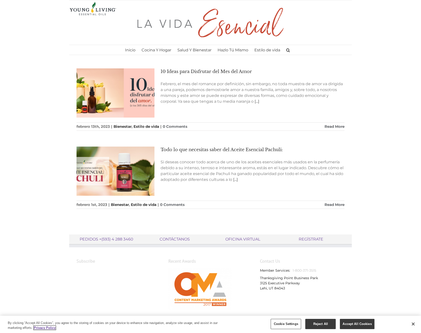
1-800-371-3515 (304, 270)
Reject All (320, 324)
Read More (334, 126)
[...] (257, 101)
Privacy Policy (45, 328)
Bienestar (123, 126)
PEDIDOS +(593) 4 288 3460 (106, 239)
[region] (210, 324)
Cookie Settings (286, 324)
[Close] (413, 324)
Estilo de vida (146, 126)
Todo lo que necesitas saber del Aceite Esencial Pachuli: (222, 149)
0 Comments (175, 126)
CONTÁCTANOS (175, 239)
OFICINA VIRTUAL (242, 239)
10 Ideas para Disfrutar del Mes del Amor (206, 71)
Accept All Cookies (357, 324)
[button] (288, 50)
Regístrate (311, 239)
